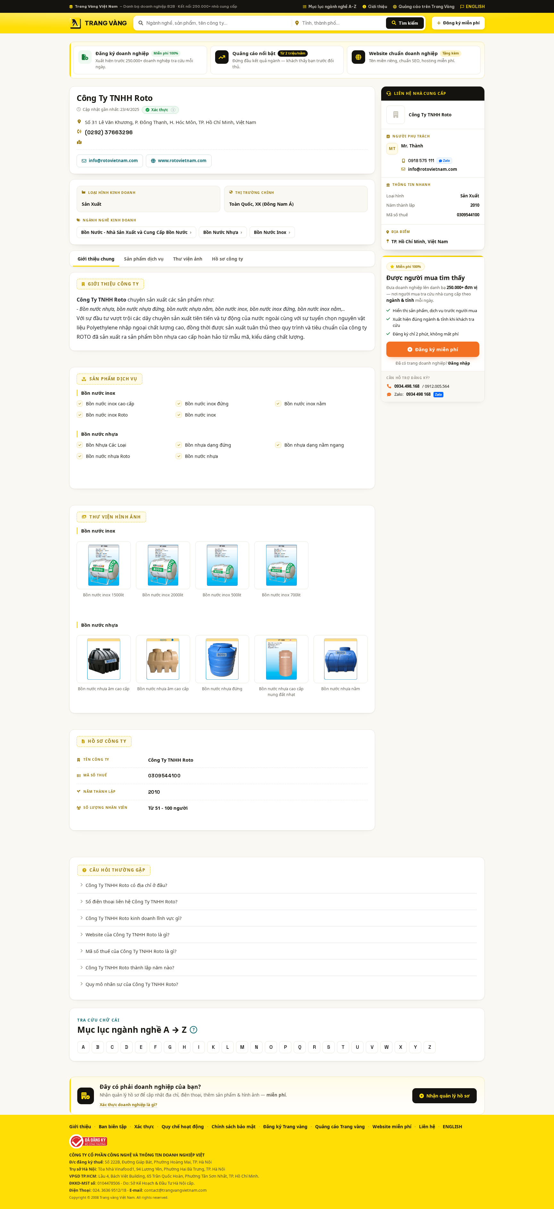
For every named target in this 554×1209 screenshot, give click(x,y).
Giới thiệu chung (96, 259)
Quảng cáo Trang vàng (340, 1126)
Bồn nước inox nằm (305, 404)
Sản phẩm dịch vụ (144, 259)
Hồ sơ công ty (227, 259)
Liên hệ (427, 1126)
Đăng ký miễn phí (461, 22)
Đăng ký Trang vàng (285, 1126)
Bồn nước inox (98, 393)
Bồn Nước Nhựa (220, 232)
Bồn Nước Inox (270, 232)
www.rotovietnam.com (182, 160)
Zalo (446, 160)
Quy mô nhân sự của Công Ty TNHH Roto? (132, 984)
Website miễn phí (392, 1126)
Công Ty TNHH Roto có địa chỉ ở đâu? (126, 885)
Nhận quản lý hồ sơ (448, 1096)
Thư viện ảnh (187, 259)
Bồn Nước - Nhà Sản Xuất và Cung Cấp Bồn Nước (134, 232)
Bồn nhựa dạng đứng (208, 445)
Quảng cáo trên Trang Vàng (426, 6)
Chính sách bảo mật (234, 1126)
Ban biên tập (113, 1126)
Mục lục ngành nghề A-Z (332, 6)
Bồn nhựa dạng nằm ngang (314, 445)
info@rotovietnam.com (113, 160)
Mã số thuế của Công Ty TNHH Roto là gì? (131, 951)
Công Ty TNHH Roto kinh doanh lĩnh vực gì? (133, 918)
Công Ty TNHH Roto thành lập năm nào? (130, 967)
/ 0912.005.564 (421, 386)
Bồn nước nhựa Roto (108, 456)
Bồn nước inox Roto (107, 415)
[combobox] (218, 23)
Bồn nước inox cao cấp (110, 404)
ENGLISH (475, 6)
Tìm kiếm (408, 23)
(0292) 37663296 (109, 132)
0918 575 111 (421, 160)
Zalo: (418, 394)
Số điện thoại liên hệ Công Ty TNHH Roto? (131, 901)
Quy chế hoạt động (183, 1126)
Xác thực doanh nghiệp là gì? (128, 1104)
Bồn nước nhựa (99, 434)
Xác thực (144, 1126)
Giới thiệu (377, 6)
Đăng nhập (459, 363)
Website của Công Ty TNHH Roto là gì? (127, 934)
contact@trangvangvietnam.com (175, 1190)
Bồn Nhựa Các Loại (106, 445)
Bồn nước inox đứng (207, 404)
